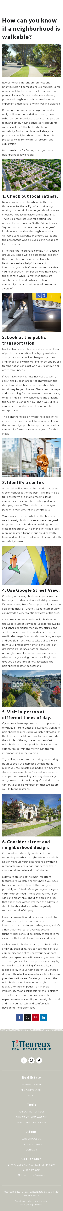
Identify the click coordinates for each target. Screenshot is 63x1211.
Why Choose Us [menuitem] (31, 1138)
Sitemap (39, 1204)
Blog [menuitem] (31, 1095)
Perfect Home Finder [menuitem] (32, 1111)
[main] (31, 514)
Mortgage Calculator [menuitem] (31, 1122)
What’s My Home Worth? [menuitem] (31, 1117)
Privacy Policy (26, 1204)
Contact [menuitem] (31, 1149)
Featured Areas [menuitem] (31, 1084)
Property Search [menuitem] (31, 1090)
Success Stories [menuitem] (31, 1144)
